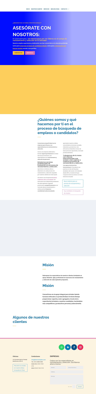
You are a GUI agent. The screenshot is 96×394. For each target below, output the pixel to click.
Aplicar (18, 103)
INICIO (28, 9)
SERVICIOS (46, 9)
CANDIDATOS (18, 53)
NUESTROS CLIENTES (36, 9)
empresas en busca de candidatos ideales (33, 46)
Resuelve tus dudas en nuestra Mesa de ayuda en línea (20, 368)
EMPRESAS (30, 53)
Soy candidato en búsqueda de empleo (72, 192)
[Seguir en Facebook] (74, 347)
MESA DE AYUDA (55, 9)
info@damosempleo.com (38, 359)
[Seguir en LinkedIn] (68, 347)
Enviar (80, 387)
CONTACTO (64, 9)
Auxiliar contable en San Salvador (25, 74)
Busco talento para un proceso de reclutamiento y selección (72, 183)
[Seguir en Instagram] (80, 347)
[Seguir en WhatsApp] (61, 347)
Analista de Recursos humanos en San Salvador (67, 74)
